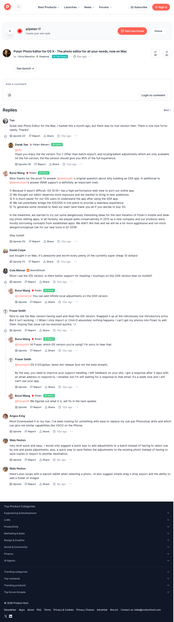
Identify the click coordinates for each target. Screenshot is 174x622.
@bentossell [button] (65, 178)
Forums (104, 7)
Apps (22, 609)
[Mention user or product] (9, 95)
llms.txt (114, 609)
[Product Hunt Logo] (7, 7)
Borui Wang (17, 173)
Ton (12, 120)
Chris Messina (26, 56)
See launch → (25, 68)
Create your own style (38, 33)
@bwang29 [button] (22, 364)
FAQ (39, 609)
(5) (19, 241)
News (88, 7)
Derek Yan (21, 144)
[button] (7, 53)
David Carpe (17, 250)
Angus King (17, 416)
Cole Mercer (17, 270)
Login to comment (153, 95)
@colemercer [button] (23, 296)
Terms (47, 609)
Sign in (162, 7)
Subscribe (140, 7)
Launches (70, 7)
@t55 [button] (18, 150)
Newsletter (10, 609)
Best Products (47, 7)
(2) (19, 135)
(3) (24, 164)
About (30, 609)
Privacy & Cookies (64, 609)
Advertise (102, 609)
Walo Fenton (18, 440)
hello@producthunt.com (147, 609)
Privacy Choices (85, 609)
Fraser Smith (18, 310)
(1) (19, 261)
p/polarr (32, 29)
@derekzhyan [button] (18, 182)
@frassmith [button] (22, 344)
